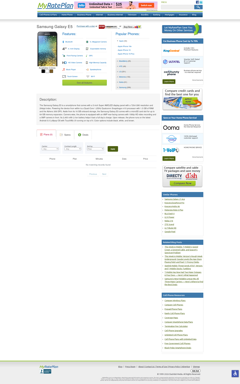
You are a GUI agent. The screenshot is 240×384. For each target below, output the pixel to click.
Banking (156, 15)
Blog (194, 15)
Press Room (130, 367)
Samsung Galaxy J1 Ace (175, 199)
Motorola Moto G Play (174, 210)
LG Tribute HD (170, 228)
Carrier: (45, 146)
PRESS (164, 2)
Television (132, 15)
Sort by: (90, 146)
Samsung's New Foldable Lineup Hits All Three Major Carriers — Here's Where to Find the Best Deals (184, 282)
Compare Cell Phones (174, 305)
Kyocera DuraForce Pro (174, 203)
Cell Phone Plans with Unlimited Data (180, 339)
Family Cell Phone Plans (175, 313)
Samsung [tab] (125, 87)
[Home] (59, 366)
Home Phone (67, 15)
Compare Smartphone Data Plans (179, 322)
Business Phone (84, 15)
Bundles (144, 15)
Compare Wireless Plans (175, 300)
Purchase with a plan (86, 26)
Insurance (183, 15)
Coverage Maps (171, 318)
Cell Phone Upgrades (174, 331)
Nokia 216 (169, 221)
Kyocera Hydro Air (172, 206)
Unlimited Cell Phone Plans (176, 335)
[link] (46, 134)
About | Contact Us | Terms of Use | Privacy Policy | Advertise (164, 367)
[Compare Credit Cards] (182, 99)
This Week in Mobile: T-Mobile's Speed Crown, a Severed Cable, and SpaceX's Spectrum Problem (181, 250)
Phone (52, 158)
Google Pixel (170, 232)
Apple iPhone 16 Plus (126, 54)
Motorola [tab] (124, 77)
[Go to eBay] (132, 26)
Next (104, 174)
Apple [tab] (123, 41)
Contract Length (70, 146)
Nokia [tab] (123, 82)
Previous (93, 174)
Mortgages (169, 15)
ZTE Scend (169, 224)
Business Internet (115, 15)
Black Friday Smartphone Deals (178, 348)
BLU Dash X (170, 214)
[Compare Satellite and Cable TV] (182, 176)
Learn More (169, 81)
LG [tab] (122, 71)
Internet (99, 15)
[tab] (132, 50)
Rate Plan (55, 5)
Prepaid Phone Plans (173, 309)
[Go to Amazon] (108, 26)
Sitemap (196, 367)
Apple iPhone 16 (124, 50)
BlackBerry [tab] (125, 61)
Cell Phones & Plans (48, 15)
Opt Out (195, 371)
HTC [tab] (122, 66)
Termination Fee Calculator (176, 326)
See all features (84, 82)
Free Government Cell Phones (177, 343)
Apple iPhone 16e (125, 46)
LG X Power (169, 217)
